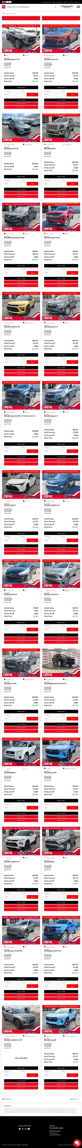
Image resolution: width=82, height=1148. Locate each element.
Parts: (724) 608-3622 (68, 2)
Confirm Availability (21, 100)
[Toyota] (3, 6)
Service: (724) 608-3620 (57, 2)
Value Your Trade (21, 107)
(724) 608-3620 (67, 6)
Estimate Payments (21, 103)
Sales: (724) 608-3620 (46, 2)
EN (5, 2)
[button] (39, 38)
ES (9, 2)
